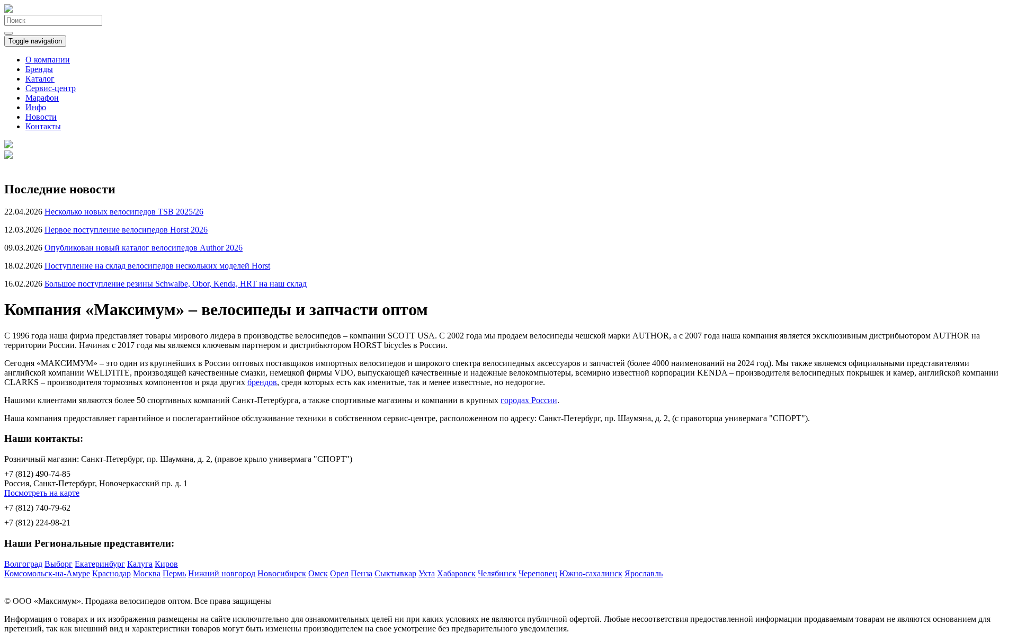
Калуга (140, 563)
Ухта (426, 573)
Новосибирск (281, 573)
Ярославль (644, 573)
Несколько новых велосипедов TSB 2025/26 (123, 211)
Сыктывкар (395, 573)
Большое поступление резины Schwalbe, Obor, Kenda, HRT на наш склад (175, 283)
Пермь (174, 573)
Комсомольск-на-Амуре (47, 573)
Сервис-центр (50, 88)
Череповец (538, 573)
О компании (47, 59)
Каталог (40, 78)
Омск (318, 573)
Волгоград (23, 563)
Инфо (35, 107)
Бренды (39, 69)
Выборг (58, 563)
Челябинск (497, 573)
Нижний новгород (221, 573)
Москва (146, 573)
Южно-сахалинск (590, 573)
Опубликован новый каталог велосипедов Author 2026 (143, 247)
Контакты (43, 126)
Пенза (361, 573)
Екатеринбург (100, 563)
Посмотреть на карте (41, 492)
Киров (166, 563)
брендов (262, 382)
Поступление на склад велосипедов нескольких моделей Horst (157, 265)
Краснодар (111, 573)
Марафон (42, 97)
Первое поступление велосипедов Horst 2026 (126, 229)
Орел (339, 573)
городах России (529, 400)
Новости (41, 116)
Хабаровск (456, 573)
